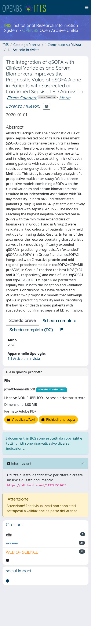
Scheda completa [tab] (59, 320)
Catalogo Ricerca (26, 44)
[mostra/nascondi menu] (86, 7)
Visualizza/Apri (22, 419)
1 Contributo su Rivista (63, 44)
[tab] (62, 329)
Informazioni (20, 463)
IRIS (6, 44)
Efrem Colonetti (22, 97)
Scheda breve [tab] (22, 320)
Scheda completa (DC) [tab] (31, 329)
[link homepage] (26, 8)
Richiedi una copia (59, 419)
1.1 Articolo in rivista (23, 49)
